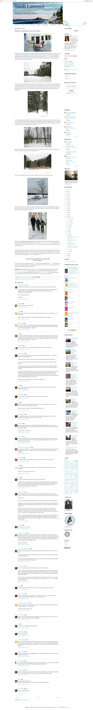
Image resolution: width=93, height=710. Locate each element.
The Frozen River (71, 302)
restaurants (71, 486)
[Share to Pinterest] (39, 277)
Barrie (19, 585)
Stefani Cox (68, 156)
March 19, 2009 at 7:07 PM (23, 692)
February (69, 249)
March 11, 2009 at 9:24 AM (23, 319)
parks (66, 483)
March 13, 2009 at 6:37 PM (23, 589)
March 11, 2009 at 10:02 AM (23, 341)
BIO (27, 24)
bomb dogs (41, 254)
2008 (67, 253)
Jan (18, 624)
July (68, 227)
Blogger (66, 707)
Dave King (20, 525)
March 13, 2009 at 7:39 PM (23, 598)
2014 (67, 206)
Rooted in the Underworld (71, 113)
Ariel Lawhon (70, 303)
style (77, 487)
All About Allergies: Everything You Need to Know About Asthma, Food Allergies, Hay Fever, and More (71, 286)
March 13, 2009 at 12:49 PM (23, 544)
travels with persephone (71, 112)
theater (77, 489)
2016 (67, 203)
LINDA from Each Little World (24, 447)
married (36, 269)
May (68, 231)
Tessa (19, 385)
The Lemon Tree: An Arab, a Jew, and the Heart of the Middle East (73, 314)
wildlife (71, 490)
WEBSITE (23, 24)
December (69, 218)
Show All (76, 136)
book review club (71, 470)
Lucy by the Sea (71, 318)
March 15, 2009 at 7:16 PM (23, 656)
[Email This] (34, 277)
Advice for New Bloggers (69, 62)
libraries (72, 480)
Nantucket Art (71, 66)
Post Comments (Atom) (24, 699)
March (68, 235)
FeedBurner (74, 93)
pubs (77, 485)
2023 (67, 189)
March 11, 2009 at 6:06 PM (23, 419)
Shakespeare (75, 468)
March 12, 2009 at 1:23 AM (23, 461)
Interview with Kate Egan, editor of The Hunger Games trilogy (74, 376)
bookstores (70, 473)
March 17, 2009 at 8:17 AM (23, 665)
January (68, 251)
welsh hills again (69, 122)
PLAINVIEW (56, 707)
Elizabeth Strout (71, 319)
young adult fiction (71, 492)
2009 (67, 216)
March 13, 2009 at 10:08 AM (23, 528)
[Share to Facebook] (38, 277)
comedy (72, 474)
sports (74, 487)
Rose (19, 477)
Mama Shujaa (69, 126)
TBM (19, 465)
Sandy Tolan (70, 316)
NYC (72, 465)
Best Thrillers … (69, 143)
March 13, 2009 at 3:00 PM (23, 561)
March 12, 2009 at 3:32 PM (23, 520)
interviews (67, 480)
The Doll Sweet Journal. (71, 116)
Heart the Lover (71, 291)
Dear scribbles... (69, 153)
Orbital (69, 297)
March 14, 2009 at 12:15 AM (23, 610)
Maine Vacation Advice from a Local (74, 388)
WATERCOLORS (32, 24)
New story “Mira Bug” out (71, 157)
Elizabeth (20, 303)
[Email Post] (32, 277)
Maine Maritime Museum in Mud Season (72, 238)
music (77, 482)
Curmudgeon (20, 457)
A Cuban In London (22, 533)
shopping (66, 487)
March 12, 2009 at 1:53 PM (23, 487)
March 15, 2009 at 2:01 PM (23, 647)
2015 (67, 204)
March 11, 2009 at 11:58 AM (23, 349)
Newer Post (17, 697)
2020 (67, 195)
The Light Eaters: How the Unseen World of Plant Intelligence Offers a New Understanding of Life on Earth (71, 272)
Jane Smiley (70, 324)
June (68, 229)
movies (66, 482)
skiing (33, 278)
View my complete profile (70, 50)
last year (47, 56)
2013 (67, 208)
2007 (67, 255)
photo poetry (71, 483)
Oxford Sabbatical (69, 466)
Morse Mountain (68, 465)
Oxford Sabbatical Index (69, 65)
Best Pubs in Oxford (73, 399)
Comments (68, 78)
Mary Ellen (20, 423)
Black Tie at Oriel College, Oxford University (71, 448)
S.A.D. (51, 263)
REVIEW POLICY (53, 24)
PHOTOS (38, 24)
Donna (19, 679)
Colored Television (71, 307)
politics (76, 483)
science (76, 486)
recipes (66, 486)
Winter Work (50, 578)
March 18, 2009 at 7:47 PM (23, 674)
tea (74, 489)
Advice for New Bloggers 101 (74, 411)
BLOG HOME (17, 24)
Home (38, 697)
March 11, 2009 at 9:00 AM (23, 307)
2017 (67, 201)
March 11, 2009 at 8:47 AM (23, 299)
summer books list (69, 489)
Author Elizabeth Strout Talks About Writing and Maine (74, 424)
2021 (67, 193)
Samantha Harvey (71, 298)
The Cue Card (69, 141)
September (69, 223)
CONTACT (59, 24)
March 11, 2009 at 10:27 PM (23, 432)
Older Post (58, 697)
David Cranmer (21, 660)
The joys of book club (70, 123)
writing (76, 490)
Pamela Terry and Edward (23, 603)
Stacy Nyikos (20, 323)
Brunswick (25, 278)
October (69, 222)
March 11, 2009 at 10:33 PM (23, 443)
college (69, 474)
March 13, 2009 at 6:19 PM (23, 581)
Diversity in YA (69, 160)
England (75, 460)
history (74, 479)
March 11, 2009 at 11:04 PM (23, 453)
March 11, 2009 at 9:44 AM (23, 329)
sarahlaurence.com (68, 184)
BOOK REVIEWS (45, 24)
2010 (67, 214)
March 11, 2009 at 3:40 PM (23, 398)
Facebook (68, 61)
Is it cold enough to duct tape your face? (74, 339)
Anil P (19, 311)
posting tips (67, 484)
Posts (67, 76)
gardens (66, 479)
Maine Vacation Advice (69, 63)
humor (77, 479)
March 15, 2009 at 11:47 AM (23, 635)
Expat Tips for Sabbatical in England (74, 363)
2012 (67, 210)
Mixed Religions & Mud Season (45, 242)
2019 (67, 197)
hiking (70, 479)
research (35, 263)
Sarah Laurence (30, 6)
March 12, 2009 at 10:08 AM (23, 473)
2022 (67, 191)
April (68, 233)
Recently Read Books (71, 267)
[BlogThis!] (35, 277)
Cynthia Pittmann (21, 639)
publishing (73, 484)
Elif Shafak (70, 280)
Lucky (69, 323)
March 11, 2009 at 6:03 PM (23, 410)
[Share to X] (37, 277)
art (65, 470)
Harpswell (67, 462)
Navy (28, 278)
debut (71, 476)
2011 (67, 212)
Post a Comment (20, 694)
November (69, 220)
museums (72, 482)
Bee (18, 402)
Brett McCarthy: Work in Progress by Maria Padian (72, 247)
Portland (69, 468)
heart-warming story (43, 272)
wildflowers (67, 490)
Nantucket (76, 465)
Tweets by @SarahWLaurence (70, 261)
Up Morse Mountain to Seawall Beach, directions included (74, 352)
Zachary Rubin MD (68, 289)
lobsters (76, 480)
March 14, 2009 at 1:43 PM (23, 627)
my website (67, 59)
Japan (72, 462)
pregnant (17, 272)
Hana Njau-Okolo (21, 285)
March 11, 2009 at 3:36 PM (23, 390)
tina (19, 333)
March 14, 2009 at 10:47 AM (23, 619)
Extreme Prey (68, 133)
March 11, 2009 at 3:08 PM (23, 381)
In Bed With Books (70, 146)
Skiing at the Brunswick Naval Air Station (71, 244)
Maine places (73, 464)
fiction (76, 478)
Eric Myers (73, 48)
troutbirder (20, 345)
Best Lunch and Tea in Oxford (74, 436)
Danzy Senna (70, 308)
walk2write (20, 436)
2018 (67, 199)
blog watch (20, 278)
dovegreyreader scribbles (71, 151)
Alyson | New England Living (24, 548)
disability (76, 476)
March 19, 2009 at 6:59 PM (23, 684)
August (68, 225)
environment (67, 477)
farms (72, 477)
